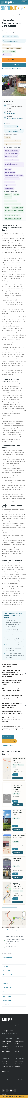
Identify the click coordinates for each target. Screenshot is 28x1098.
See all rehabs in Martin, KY (9, 907)
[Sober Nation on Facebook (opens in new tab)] (3, 1090)
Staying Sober (19, 1049)
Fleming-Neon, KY (8, 992)
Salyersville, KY (7, 983)
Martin (17, 14)
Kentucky (11, 14)
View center (17, 778)
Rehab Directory (6, 1041)
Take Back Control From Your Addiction (13, 1096)
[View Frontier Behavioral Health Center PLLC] (7, 892)
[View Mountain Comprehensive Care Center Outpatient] (7, 794)
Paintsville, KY (7, 970)
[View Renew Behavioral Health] (7, 768)
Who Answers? (23, 2)
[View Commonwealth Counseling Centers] (7, 868)
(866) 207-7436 (8, 1031)
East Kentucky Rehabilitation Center (17, 812)
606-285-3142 (15, 64)
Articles (17, 1051)
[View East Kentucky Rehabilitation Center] (7, 820)
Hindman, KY (6, 979)
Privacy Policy (5, 1071)
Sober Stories (5, 1061)
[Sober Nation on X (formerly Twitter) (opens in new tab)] (14, 1090)
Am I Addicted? (19, 1044)
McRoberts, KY (7, 987)
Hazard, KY (6, 1004)
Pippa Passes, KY (7, 974)
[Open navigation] (25, 8)
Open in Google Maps (15, 930)
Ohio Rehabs (5, 1054)
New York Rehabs (6, 1051)
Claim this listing (8, 736)
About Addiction (19, 1041)
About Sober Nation (7, 1066)
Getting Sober (19, 1046)
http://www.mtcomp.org (15, 118)
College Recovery (6, 1064)
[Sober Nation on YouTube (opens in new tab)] (11, 1090)
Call (16, 774)
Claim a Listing (19, 1064)
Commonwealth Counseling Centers (17, 860)
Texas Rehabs (5, 1046)
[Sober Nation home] (10, 8)
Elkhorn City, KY (7, 996)
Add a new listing (8, 745)
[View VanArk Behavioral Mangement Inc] (7, 844)
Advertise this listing (9, 741)
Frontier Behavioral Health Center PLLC (18, 884)
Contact (4, 1069)
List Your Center (19, 1061)
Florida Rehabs (6, 1049)
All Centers (4, 14)
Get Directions (15, 60)
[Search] (21, 8)
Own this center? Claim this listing (11, 68)
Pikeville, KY (6, 966)
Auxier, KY (5, 962)
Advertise (17, 1066)
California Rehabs (6, 1044)
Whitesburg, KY (7, 1000)
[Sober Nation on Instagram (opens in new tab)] (7, 1090)
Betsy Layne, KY (7, 957)
